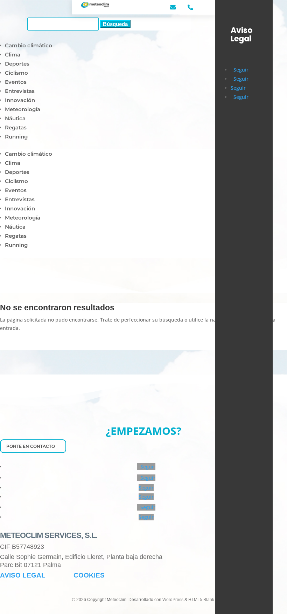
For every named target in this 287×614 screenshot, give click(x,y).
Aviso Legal (241, 34)
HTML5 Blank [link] (201, 599)
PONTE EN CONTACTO (30, 446)
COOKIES (89, 575)
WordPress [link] (172, 599)
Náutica (15, 118)
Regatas (16, 127)
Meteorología (22, 109)
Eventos (16, 82)
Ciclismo (16, 72)
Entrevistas (20, 91)
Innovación (20, 100)
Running (16, 136)
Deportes (17, 63)
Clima (12, 54)
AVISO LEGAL (23, 575)
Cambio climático (28, 45)
